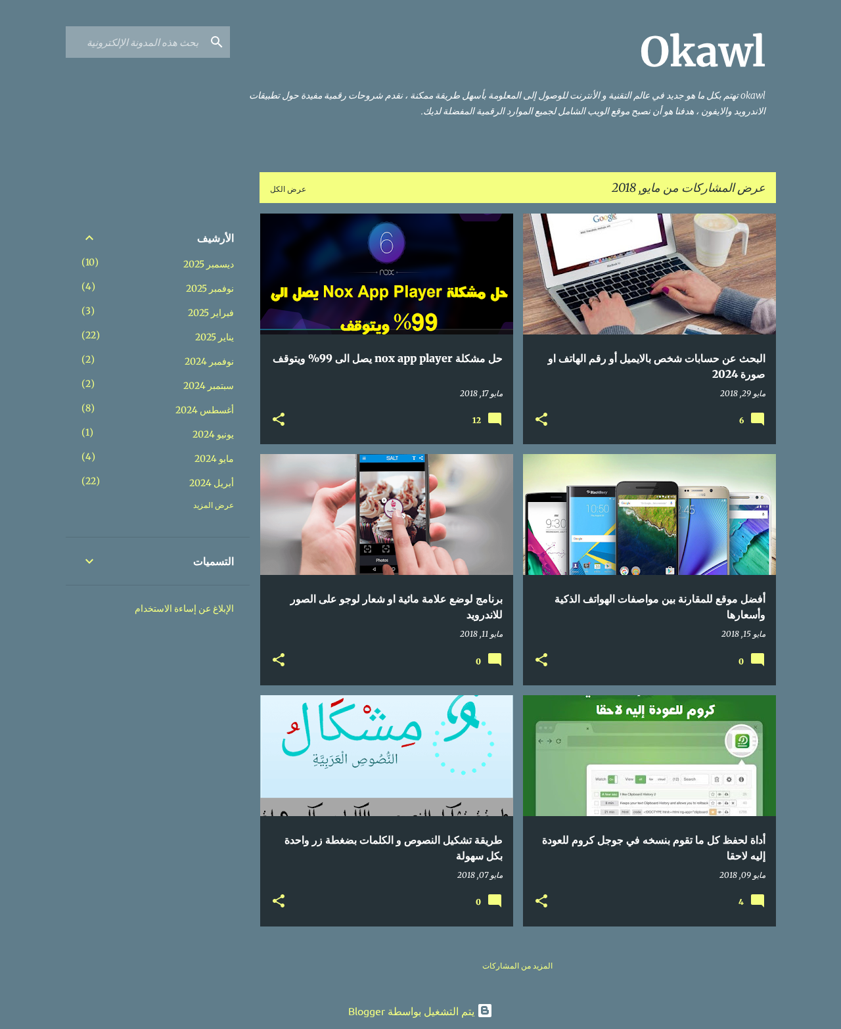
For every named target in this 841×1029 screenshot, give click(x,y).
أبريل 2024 (211, 483)
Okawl (702, 52)
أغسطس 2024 (204, 410)
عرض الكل (288, 188)
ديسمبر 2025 (208, 264)
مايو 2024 (214, 459)
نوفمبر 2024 (209, 361)
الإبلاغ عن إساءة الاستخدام (184, 608)
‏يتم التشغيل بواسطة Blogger (412, 1010)
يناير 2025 (214, 337)
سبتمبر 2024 (208, 386)
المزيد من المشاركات (517, 965)
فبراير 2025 (211, 313)
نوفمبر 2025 (210, 288)
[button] (541, 420)
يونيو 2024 (213, 434)
